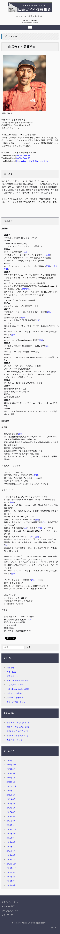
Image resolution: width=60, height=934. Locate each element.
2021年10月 (11, 795)
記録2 (37, 537)
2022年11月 (11, 786)
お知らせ (10, 667)
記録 (25, 252)
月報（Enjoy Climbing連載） (19, 689)
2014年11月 (11, 868)
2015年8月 (11, 842)
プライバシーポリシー (10, 902)
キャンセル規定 (8, 906)
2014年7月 (11, 881)
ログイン (55, 927)
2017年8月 (11, 812)
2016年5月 (11, 816)
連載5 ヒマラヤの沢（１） (18, 735)
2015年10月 (11, 834)
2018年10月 (11, 803)
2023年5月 (11, 773)
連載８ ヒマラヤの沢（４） (18, 722)
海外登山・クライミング (17, 698)
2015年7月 (11, 847)
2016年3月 (11, 821)
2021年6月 (11, 799)
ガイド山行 (11, 672)
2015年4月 (11, 851)
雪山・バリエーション (16, 702)
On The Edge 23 (23, 158)
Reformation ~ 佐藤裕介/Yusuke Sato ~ (32, 161)
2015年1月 (11, 859)
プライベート (12, 676)
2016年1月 (11, 825)
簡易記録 (26, 289)
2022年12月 (11, 782)
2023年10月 (11, 765)
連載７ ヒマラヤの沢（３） (18, 727)
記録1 (31, 537)
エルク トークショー (15, 740)
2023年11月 (11, 760)
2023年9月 (11, 769)
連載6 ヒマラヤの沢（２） (18, 731)
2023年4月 (11, 778)
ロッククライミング (15, 685)
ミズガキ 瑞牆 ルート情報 (18, 680)
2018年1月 (11, 808)
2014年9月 (11, 872)
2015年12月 (11, 829)
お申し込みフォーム (9, 911)
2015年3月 (11, 855)
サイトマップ (7, 915)
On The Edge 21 (23, 155)
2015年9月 (11, 838)
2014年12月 (11, 864)
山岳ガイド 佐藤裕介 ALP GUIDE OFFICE (27, 13)
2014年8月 (11, 877)
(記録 (37, 519)
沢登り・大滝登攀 (14, 693)
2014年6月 (11, 885)
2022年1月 (11, 790)
